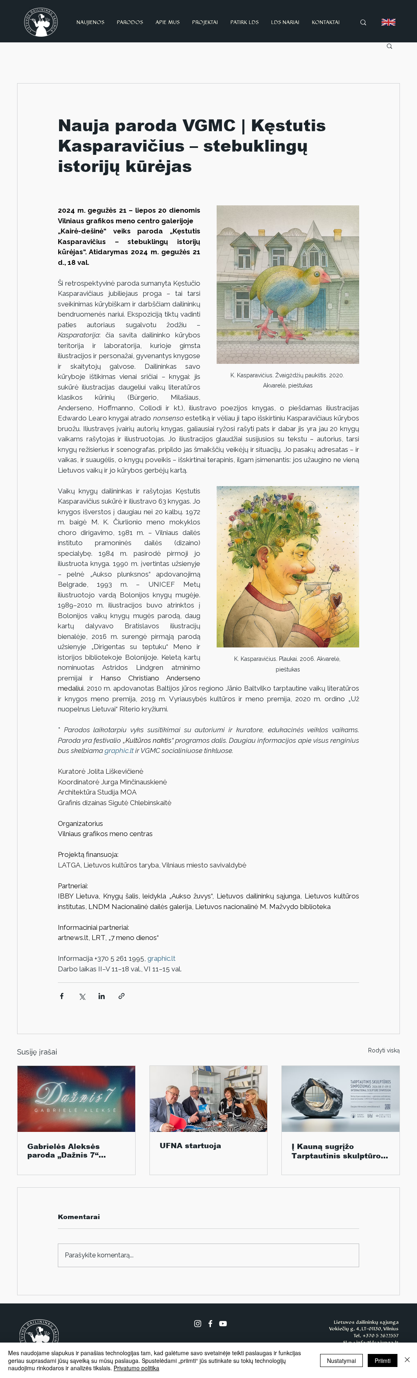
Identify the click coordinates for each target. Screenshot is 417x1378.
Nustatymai (341, 1360)
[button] (389, 45)
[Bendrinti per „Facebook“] (62, 996)
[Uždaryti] (407, 1360)
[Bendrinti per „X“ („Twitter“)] (82, 996)
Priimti (383, 1360)
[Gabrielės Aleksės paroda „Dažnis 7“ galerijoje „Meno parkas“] (76, 1099)
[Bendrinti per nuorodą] (121, 996)
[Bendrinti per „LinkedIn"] (101, 996)
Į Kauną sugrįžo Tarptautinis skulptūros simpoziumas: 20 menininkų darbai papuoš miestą (338, 1151)
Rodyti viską (384, 1050)
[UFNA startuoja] (209, 1099)
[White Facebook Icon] (210, 1323)
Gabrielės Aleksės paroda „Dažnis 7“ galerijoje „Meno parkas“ (63, 1150)
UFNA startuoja (190, 1146)
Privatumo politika (136, 1368)
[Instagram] (197, 1323)
